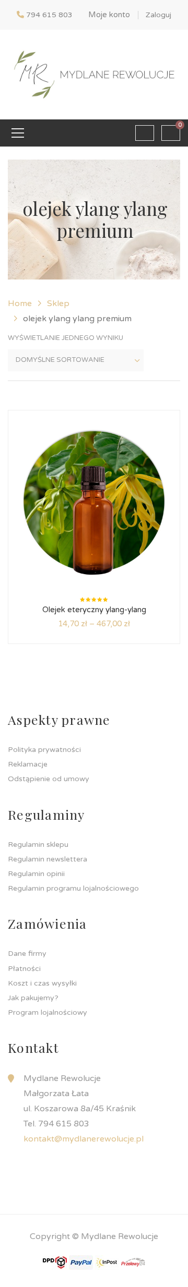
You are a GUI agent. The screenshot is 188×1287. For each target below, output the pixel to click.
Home (20, 303)
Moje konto (109, 14)
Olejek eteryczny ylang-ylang (94, 609)
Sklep (58, 303)
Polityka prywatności (44, 749)
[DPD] (55, 1262)
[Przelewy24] (133, 1262)
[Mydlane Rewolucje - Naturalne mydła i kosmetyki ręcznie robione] (94, 74)
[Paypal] (81, 1262)
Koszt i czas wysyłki (42, 983)
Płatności (24, 968)
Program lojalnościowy (47, 1012)
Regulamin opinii (36, 873)
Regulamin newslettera (47, 859)
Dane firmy (27, 953)
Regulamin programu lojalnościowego (73, 888)
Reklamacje (28, 764)
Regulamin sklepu (38, 844)
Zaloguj (158, 14)
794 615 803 (49, 14)
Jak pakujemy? (33, 997)
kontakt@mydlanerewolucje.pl (84, 1139)
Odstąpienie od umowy (48, 778)
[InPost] (107, 1262)
